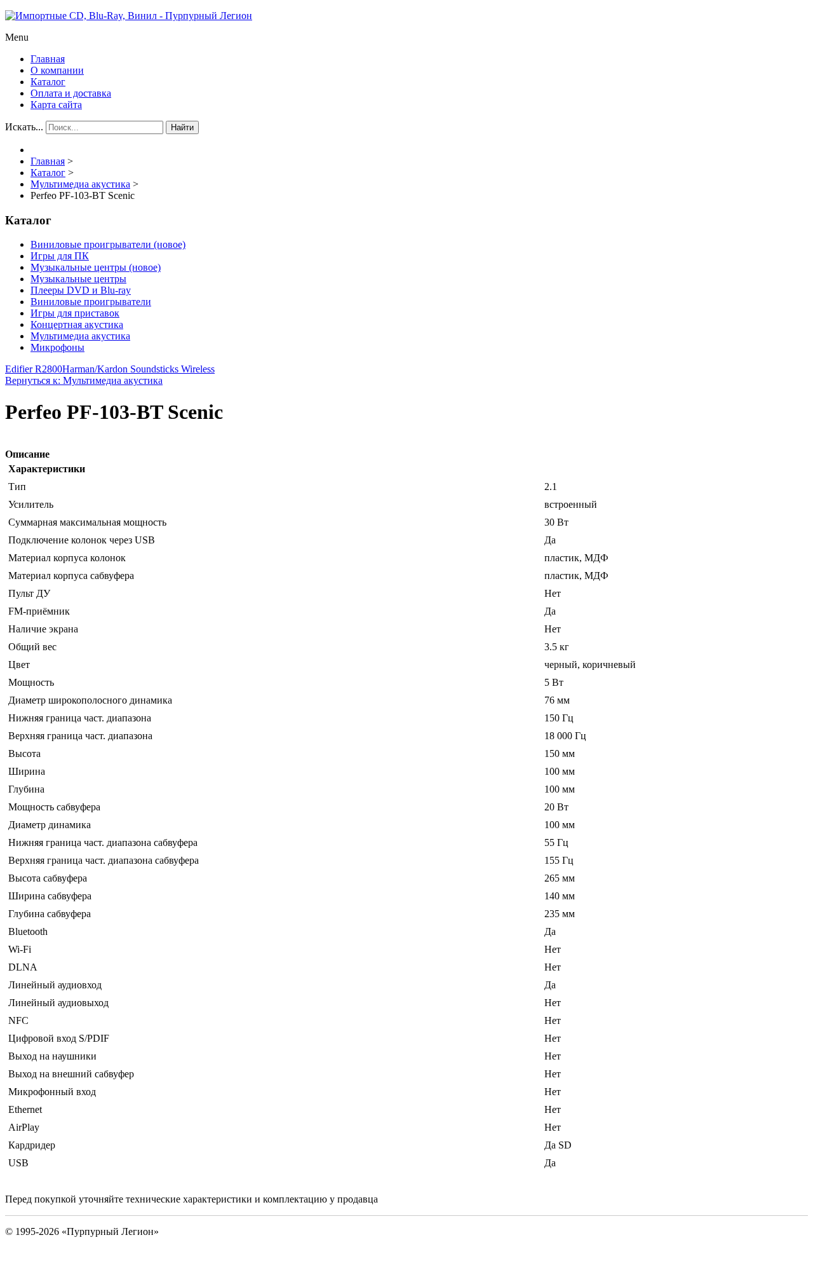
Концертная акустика (76, 324)
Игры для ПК (59, 255)
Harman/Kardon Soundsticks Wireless (138, 369)
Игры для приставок (74, 313)
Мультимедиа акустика (80, 336)
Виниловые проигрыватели (90, 301)
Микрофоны (57, 347)
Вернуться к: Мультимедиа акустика (84, 380)
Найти (182, 127)
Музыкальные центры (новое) (95, 267)
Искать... (24, 126)
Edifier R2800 (33, 369)
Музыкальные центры (78, 278)
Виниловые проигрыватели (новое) (107, 244)
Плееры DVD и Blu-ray (80, 290)
